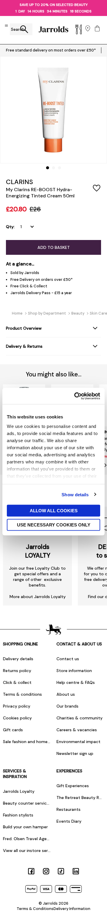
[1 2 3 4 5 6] (28, 226)
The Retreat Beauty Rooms (80, 797)
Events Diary (68, 821)
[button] (47, 167)
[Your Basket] (97, 29)
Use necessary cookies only (53, 524)
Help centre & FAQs (75, 682)
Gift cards (13, 729)
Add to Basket (53, 247)
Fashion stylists (18, 815)
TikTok (61, 871)
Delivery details (18, 658)
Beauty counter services (27, 803)
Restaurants (68, 809)
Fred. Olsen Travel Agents (27, 838)
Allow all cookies (54, 510)
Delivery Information (72, 908)
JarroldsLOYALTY (37, 551)
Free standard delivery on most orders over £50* (51, 50)
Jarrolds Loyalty (18, 791)
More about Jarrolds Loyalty (38, 596)
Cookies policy (17, 718)
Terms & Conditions (35, 908)
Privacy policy (16, 706)
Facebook (31, 871)
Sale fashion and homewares (27, 741)
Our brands (67, 706)
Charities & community (79, 718)
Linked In (76, 871)
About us (65, 694)
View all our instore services (27, 850)
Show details (75, 494)
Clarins (19, 182)
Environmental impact (78, 741)
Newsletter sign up (74, 753)
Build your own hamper (25, 826)
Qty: (10, 226)
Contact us (67, 658)
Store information (74, 670)
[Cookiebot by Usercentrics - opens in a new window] (75, 396)
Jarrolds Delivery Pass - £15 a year (41, 292)
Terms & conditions (22, 694)
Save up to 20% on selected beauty (54, 4)
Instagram (46, 871)
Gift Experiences (72, 785)
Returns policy (17, 670)
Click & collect (17, 682)
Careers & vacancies (76, 729)
